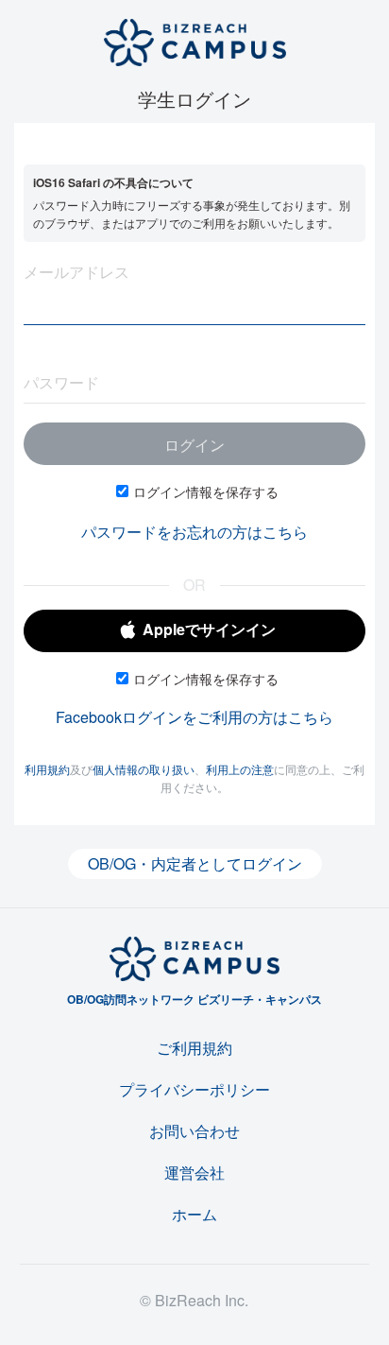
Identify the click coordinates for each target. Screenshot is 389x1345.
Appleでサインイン (209, 629)
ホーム (194, 1214)
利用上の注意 (240, 769)
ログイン (194, 445)
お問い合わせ (194, 1131)
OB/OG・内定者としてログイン (195, 863)
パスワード (61, 382)
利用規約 (47, 769)
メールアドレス (76, 272)
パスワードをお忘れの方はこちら (194, 532)
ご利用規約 (194, 1048)
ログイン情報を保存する (206, 491)
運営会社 (194, 1172)
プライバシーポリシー (194, 1089)
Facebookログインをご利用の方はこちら (194, 717)
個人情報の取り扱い (143, 769)
